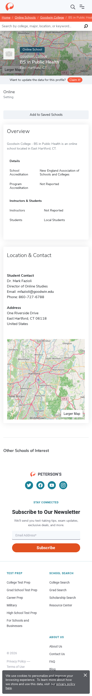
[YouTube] (52, 485)
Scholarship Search (62, 597)
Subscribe (46, 547)
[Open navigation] (81, 6)
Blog (52, 669)
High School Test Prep (22, 613)
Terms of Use (16, 667)
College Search (59, 582)
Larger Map (72, 413)
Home (6, 17)
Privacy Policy (16, 661)
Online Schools (25, 17)
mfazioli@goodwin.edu (35, 291)
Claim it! (74, 80)
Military (12, 605)
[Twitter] (29, 485)
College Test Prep (18, 582)
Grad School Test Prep (22, 590)
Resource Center (60, 605)
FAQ (52, 661)
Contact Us (57, 654)
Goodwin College (52, 17)
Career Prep (15, 597)
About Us (55, 646)
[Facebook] (40, 485)
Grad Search (58, 590)
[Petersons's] (10, 7)
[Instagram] (63, 485)
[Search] (73, 6)
